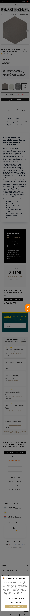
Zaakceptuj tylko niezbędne (16, 598)
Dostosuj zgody (16, 602)
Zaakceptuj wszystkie (16, 606)
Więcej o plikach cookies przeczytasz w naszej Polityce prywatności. (12, 593)
